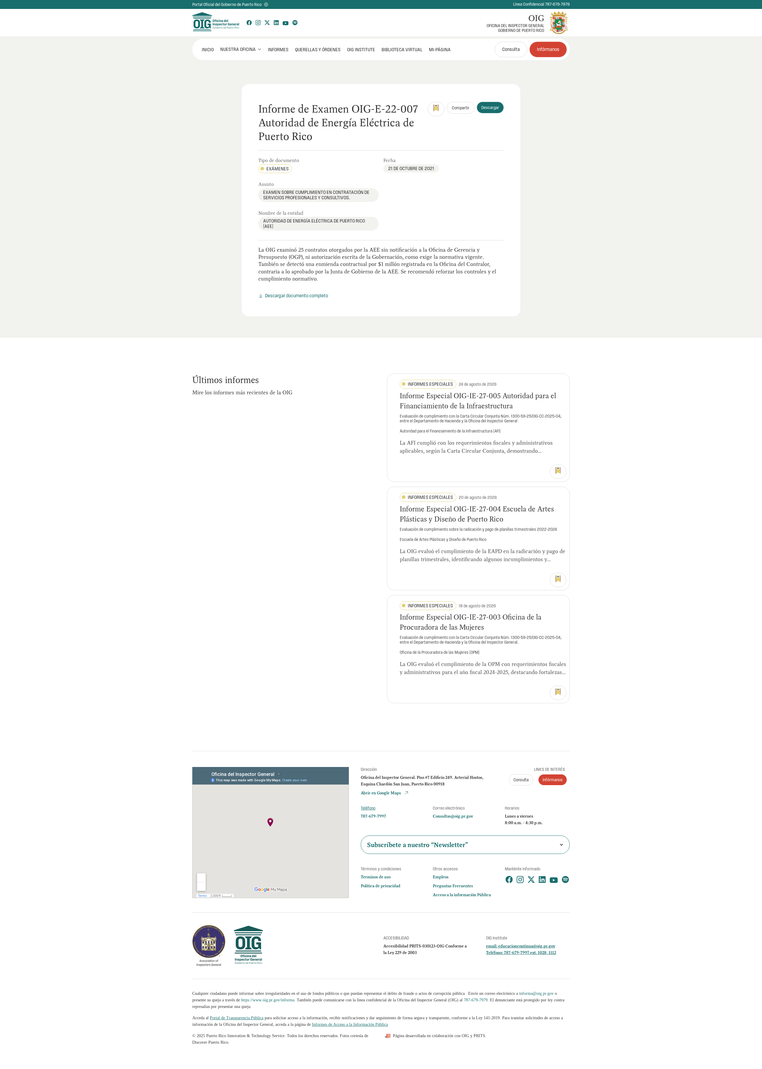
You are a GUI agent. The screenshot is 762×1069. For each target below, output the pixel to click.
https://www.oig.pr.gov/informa (267, 1000)
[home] (215, 22)
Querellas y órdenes (318, 49)
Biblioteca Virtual (402, 49)
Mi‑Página (440, 49)
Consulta (511, 49)
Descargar (490, 107)
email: (492, 946)
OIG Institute (361, 49)
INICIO (208, 49)
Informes (278, 49)
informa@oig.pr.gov (536, 993)
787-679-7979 (476, 1000)
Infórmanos (548, 49)
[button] (240, 49)
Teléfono (368, 808)
